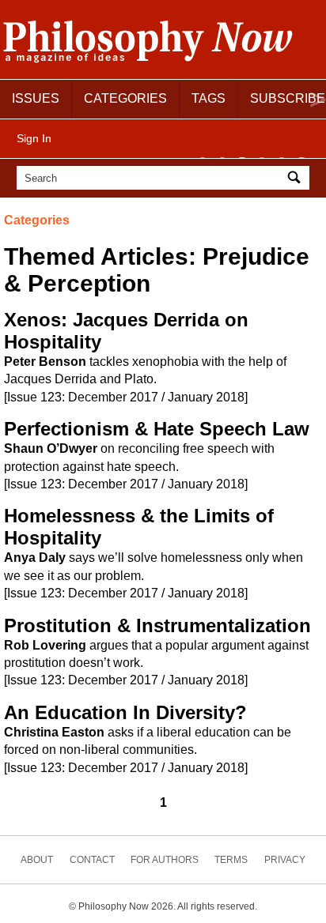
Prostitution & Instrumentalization (157, 625)
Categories (37, 220)
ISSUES (35, 98)
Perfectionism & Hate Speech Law (156, 428)
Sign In (34, 138)
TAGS (208, 98)
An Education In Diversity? (125, 712)
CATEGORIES (125, 98)
